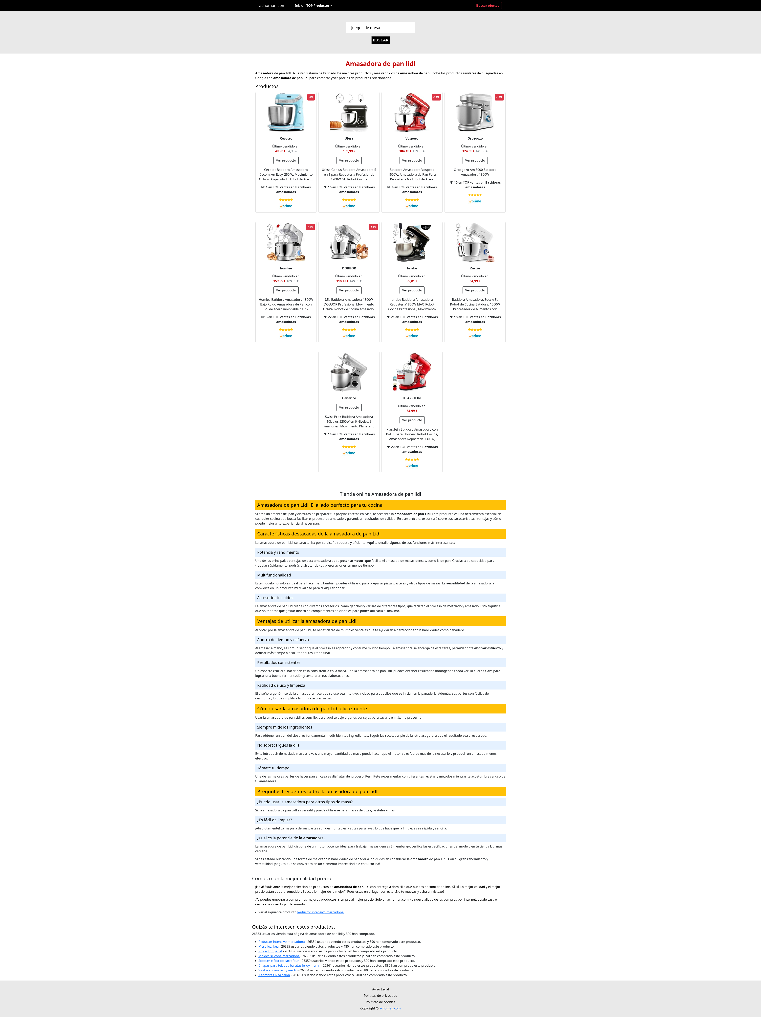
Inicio (299, 5)
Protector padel (270, 951)
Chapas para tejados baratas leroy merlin (289, 965)
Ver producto (286, 160)
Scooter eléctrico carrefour (278, 961)
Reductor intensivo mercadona (320, 912)
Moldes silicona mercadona (279, 956)
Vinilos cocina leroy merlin (278, 970)
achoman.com (272, 5)
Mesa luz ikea (268, 946)
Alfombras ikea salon (274, 975)
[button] (319, 6)
